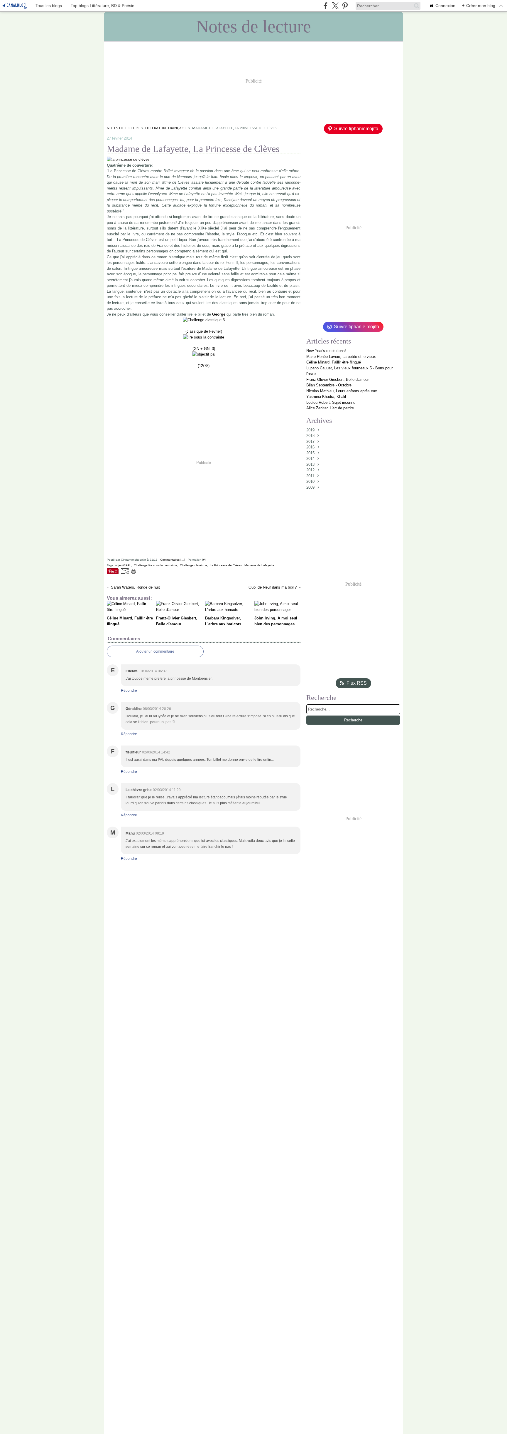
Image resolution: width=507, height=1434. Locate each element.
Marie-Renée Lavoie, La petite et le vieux (341, 356)
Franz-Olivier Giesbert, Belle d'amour (337, 379)
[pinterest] (345, 5)
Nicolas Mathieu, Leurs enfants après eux (341, 391)
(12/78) (203, 365)
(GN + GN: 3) (203, 348)
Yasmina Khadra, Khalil (326, 396)
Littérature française (166, 127)
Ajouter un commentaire (155, 651)
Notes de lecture (123, 127)
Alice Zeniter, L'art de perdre (330, 408)
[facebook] (325, 5)
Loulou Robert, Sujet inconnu (330, 402)
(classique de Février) (203, 331)
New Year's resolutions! (326, 351)
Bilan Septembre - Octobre (328, 385)
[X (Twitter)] (335, 5)
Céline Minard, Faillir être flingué (333, 362)
